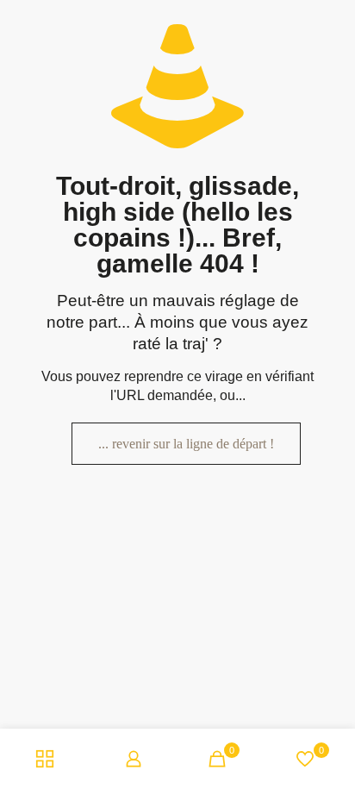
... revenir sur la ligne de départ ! (186, 443)
